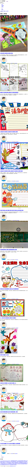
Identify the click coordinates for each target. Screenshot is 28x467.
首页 (2, 4)
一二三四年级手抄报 (8, 462)
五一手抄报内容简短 (11, 464)
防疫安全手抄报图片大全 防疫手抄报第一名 (8, 383)
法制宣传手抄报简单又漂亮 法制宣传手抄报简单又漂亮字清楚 (11, 171)
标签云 (2, 9)
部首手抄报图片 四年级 (4, 354)
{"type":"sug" (8, 460)
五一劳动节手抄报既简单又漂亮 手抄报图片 (8, 317)
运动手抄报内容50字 (7, 461)
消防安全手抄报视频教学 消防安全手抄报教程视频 (9, 288)
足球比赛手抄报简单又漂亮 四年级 (6, 53)
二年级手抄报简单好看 (13, 461)
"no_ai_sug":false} (3, 460)
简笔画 (4, 462)
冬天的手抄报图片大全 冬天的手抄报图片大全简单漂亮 (10, 443)
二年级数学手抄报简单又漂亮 (15, 462)
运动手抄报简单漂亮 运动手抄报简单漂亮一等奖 (9, 411)
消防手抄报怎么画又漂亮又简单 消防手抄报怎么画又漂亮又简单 (11, 210)
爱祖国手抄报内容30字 (5, 464)
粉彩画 (15, 464)
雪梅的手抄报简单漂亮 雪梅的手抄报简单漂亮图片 (9, 92)
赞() (16, 63)
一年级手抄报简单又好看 (20, 461)
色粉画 (7, 1)
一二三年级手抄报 (12, 460)
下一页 (2, 456)
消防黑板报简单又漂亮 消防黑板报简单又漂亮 (8, 249)
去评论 (15, 63)
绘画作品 (3, 5)
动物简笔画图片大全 (22, 462)
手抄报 (11, 63)
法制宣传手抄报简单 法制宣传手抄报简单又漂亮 (9, 131)
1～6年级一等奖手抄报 (21, 460)
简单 (25, 460)
